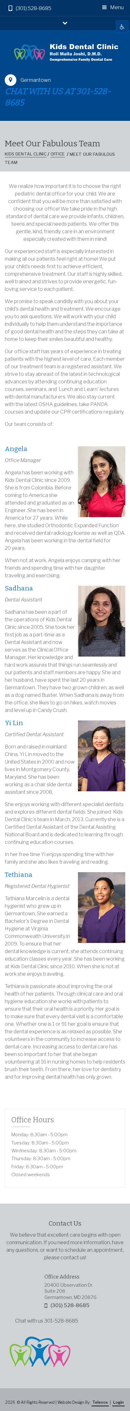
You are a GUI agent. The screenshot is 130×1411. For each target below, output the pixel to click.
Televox (100, 1402)
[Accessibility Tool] (122, 26)
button (65, 22)
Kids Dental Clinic (26, 153)
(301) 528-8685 (33, 8)
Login (118, 1402)
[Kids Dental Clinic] (65, 52)
